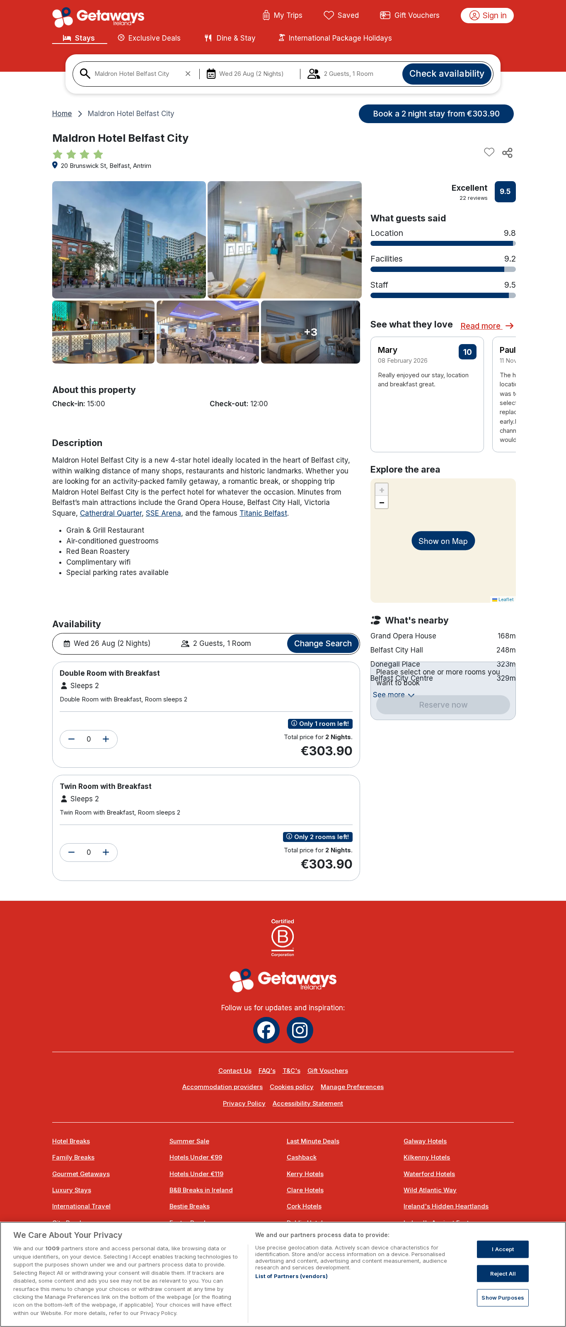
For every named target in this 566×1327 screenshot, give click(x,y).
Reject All (503, 1273)
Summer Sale (189, 1141)
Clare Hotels (305, 1190)
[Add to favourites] (489, 153)
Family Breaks (73, 1157)
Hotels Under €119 (196, 1174)
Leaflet (505, 599)
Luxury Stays (71, 1190)
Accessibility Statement (308, 1103)
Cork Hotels (304, 1206)
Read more (481, 326)
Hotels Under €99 (195, 1157)
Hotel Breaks (71, 1141)
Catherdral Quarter (111, 513)
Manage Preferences (352, 1087)
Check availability (446, 73)
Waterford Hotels (429, 1174)
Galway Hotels (425, 1141)
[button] (71, 739)
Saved (348, 15)
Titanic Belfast (263, 513)
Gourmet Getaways (81, 1174)
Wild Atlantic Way (430, 1190)
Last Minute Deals (313, 1141)
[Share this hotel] (507, 153)
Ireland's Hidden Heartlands (446, 1206)
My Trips (288, 15)
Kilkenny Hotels (427, 1157)
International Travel (81, 1206)
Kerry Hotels (305, 1174)
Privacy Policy (244, 1103)
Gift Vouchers (417, 15)
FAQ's (267, 1071)
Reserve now (443, 705)
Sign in (495, 15)
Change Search (323, 643)
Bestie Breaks (189, 1206)
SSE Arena (163, 513)
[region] (283, 1274)
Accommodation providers (222, 1087)
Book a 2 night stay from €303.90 (436, 114)
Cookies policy (292, 1087)
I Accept (503, 1249)
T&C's (291, 1071)
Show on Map (443, 540)
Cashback (302, 1157)
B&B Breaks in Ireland (201, 1190)
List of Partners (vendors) (291, 1276)
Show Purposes (502, 1297)
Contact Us (235, 1071)
